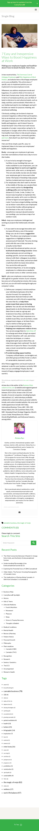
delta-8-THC (8, 701)
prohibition (8, 766)
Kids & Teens (8, 601)
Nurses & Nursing (9, 633)
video (6, 786)
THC (6, 779)
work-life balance (12, 793)
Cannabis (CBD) (11, 649)
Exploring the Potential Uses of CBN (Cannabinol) (20, 569)
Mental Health (8, 630)
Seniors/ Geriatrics (10, 662)
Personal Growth (9, 640)
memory (7, 743)
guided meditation (10, 720)
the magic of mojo (24, 523)
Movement (9, 610)
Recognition (8, 656)
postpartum (8, 759)
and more (5, 138)
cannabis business (10, 523)
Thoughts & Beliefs (12, 623)
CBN (6, 698)
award (6, 684)
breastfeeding (8, 687)
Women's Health (9, 672)
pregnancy (7, 763)
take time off (31, 331)
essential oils (8, 714)
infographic (9, 730)
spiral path (7, 772)
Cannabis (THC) (11, 652)
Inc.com (26, 380)
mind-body (9, 747)
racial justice (8, 769)
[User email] (19, 512)
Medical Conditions (10, 627)
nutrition (7, 756)
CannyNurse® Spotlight (12, 595)
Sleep (8, 617)
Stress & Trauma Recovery (15, 620)
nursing (7, 753)
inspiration (8, 733)
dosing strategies (9, 707)
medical (7, 740)
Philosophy (7, 643)
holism (8, 727)
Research (7, 659)
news (6, 750)
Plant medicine (9, 646)
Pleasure (9, 614)
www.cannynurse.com (11, 507)
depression (8, 704)
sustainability (8, 775)
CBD (6, 695)
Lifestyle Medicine (10, 605)
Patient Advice (9, 637)
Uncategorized (9, 669)
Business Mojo (8, 592)
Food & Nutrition (11, 607)
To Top (16, 824)
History (6, 598)
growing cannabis (9, 717)
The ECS (7, 665)
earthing (7, 711)
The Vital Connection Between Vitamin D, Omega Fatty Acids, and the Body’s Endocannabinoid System (20, 558)
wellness (8, 789)
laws (6, 737)
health (7, 723)
